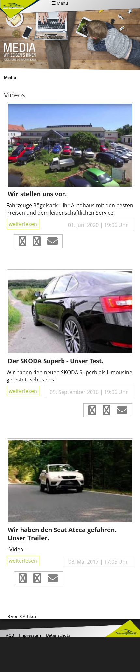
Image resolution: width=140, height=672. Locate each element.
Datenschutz (58, 635)
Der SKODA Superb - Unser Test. (55, 361)
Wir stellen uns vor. (37, 194)
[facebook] (22, 243)
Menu (62, 3)
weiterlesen (23, 224)
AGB (10, 635)
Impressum (30, 635)
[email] (52, 243)
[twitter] (36, 243)
